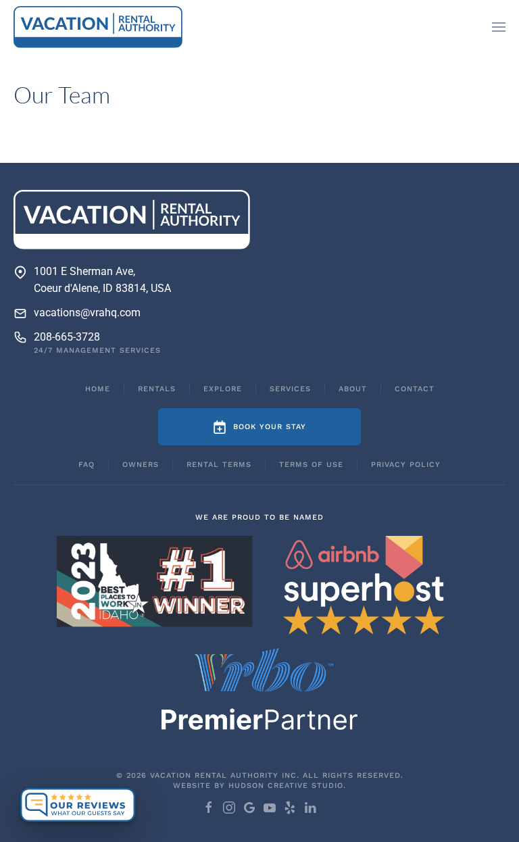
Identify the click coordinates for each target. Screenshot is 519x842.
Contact (415, 389)
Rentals (157, 389)
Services (290, 389)
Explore (222, 389)
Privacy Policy (406, 464)
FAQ (86, 464)
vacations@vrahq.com (87, 312)
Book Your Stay (269, 426)
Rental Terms (219, 464)
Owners (140, 464)
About (353, 389)
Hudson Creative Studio (285, 785)
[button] (498, 27)
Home (97, 389)
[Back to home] (98, 27)
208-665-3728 (67, 336)
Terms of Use (311, 464)
